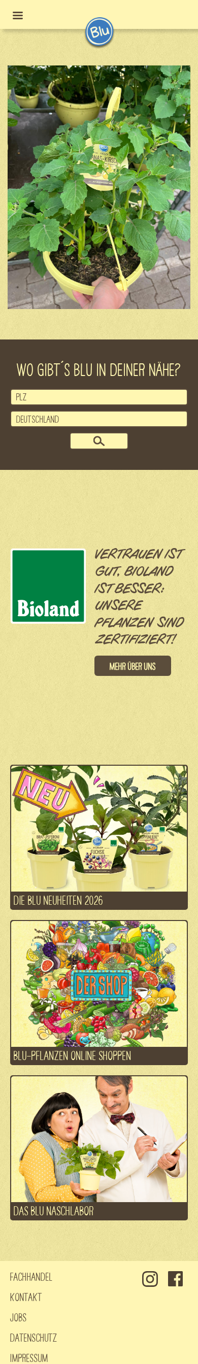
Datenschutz (33, 1337)
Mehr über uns (133, 665)
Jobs (18, 1317)
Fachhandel (31, 1276)
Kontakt (26, 1296)
